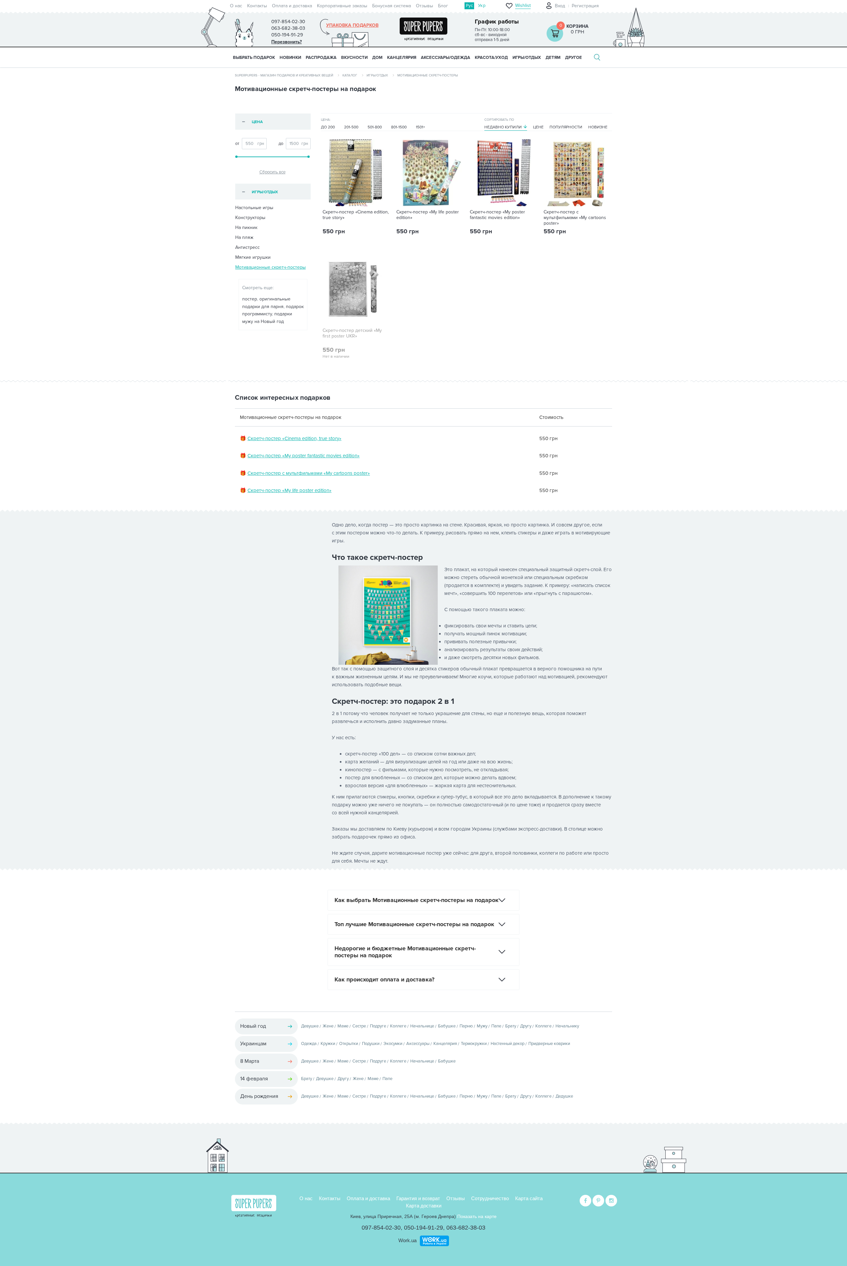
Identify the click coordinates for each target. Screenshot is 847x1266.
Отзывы (424, 6)
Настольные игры (254, 207)
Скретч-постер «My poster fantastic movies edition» (497, 214)
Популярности (566, 127)
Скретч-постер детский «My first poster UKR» (352, 333)
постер (249, 299)
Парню (466, 1026)
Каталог (349, 75)
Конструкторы (250, 217)
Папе (496, 1026)
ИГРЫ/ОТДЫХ (527, 57)
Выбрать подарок (254, 57)
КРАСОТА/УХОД (491, 57)
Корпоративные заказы (342, 6)
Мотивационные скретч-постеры (270, 267)
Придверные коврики (549, 1043)
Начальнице (422, 1026)
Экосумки (392, 1043)
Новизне (597, 127)
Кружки (328, 1043)
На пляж (244, 237)
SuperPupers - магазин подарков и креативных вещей (284, 75)
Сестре (359, 1026)
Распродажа (321, 57)
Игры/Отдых (377, 75)
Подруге (378, 1026)
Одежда (309, 1043)
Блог (443, 6)
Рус (469, 5)
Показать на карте (477, 1216)
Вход (560, 6)
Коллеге (398, 1026)
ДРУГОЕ (573, 57)
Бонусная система (391, 6)
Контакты (257, 6)
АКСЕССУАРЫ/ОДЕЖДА (445, 57)
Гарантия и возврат (418, 1198)
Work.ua (407, 1240)
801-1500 (399, 127)
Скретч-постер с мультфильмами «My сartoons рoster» (575, 217)
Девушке (310, 1026)
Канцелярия (445, 1043)
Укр (481, 5)
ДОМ (377, 57)
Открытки (348, 1043)
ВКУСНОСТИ (354, 57)
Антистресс (247, 247)
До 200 (328, 127)
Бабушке (447, 1026)
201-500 (351, 127)
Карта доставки (423, 1205)
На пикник (246, 227)
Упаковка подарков (352, 25)
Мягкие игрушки (253, 257)
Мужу (482, 1026)
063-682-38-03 (465, 1227)
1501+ (420, 127)
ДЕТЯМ (553, 57)
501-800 (375, 127)
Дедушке (564, 1096)
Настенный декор (507, 1043)
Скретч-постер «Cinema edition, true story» (356, 214)
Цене (538, 127)
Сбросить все (272, 172)
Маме (342, 1026)
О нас (236, 6)
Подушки (370, 1043)
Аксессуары (417, 1043)
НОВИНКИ (290, 57)
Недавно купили (503, 127)
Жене (328, 1026)
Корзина (577, 26)
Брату (510, 1026)
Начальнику (567, 1026)
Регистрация (585, 6)
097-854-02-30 (381, 1227)
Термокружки (474, 1043)
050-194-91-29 (423, 1227)
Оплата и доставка (292, 6)
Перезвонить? (286, 41)
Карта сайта (529, 1198)
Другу (525, 1026)
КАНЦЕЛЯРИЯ (401, 57)
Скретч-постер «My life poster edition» (427, 214)
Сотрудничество (490, 1198)
